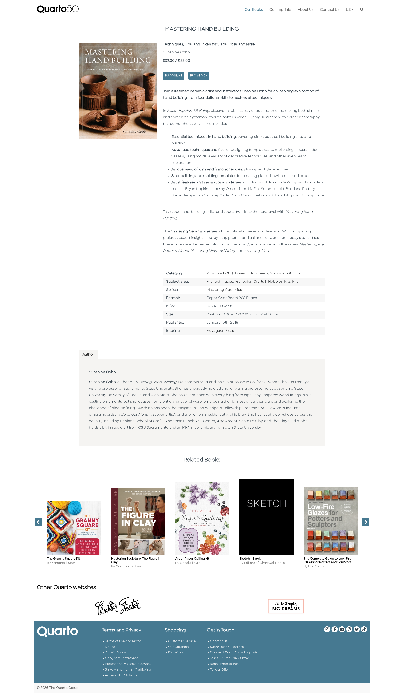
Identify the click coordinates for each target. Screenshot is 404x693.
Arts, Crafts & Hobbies (226, 273)
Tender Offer (219, 669)
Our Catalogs (178, 647)
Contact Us (329, 10)
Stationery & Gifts (285, 273)
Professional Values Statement (128, 664)
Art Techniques (220, 281)
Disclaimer (176, 652)
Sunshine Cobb (102, 372)
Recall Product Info (224, 664)
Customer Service (182, 641)
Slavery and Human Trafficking (128, 669)
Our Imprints (280, 10)
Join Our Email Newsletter (229, 658)
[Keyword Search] (362, 10)
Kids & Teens (257, 273)
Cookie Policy (115, 652)
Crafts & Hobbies (268, 281)
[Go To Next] (364, 524)
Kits (287, 281)
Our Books (254, 10)
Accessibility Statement (123, 675)
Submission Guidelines (227, 647)
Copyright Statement (121, 658)
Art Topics (243, 281)
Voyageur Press (220, 331)
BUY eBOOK (198, 75)
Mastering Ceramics (224, 290)
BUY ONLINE (173, 75)
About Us (305, 10)
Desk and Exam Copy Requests (234, 652)
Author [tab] (88, 354)
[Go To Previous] (37, 524)
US (348, 10)
